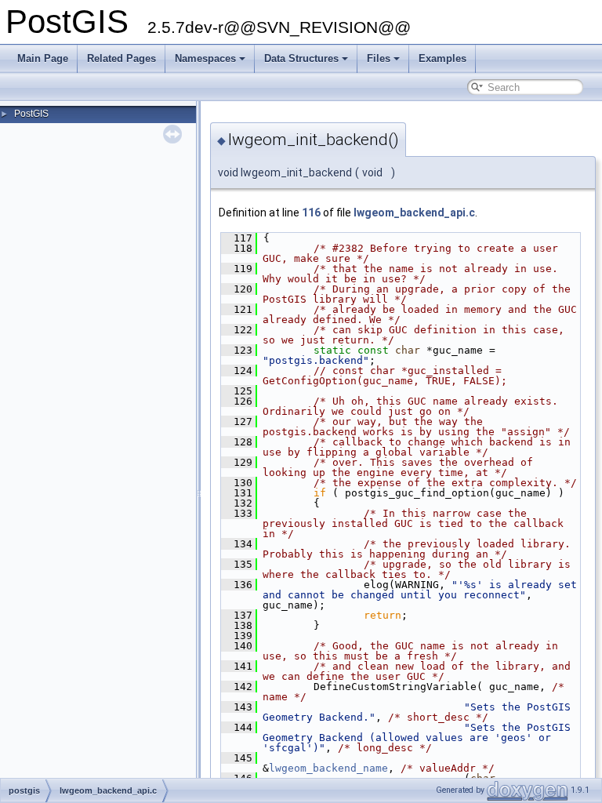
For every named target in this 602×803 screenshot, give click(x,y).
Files (378, 58)
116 (311, 212)
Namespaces (205, 58)
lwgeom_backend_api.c (414, 212)
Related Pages (121, 58)
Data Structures (301, 58)
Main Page (42, 58)
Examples (442, 58)
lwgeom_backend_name (328, 768)
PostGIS (31, 113)
